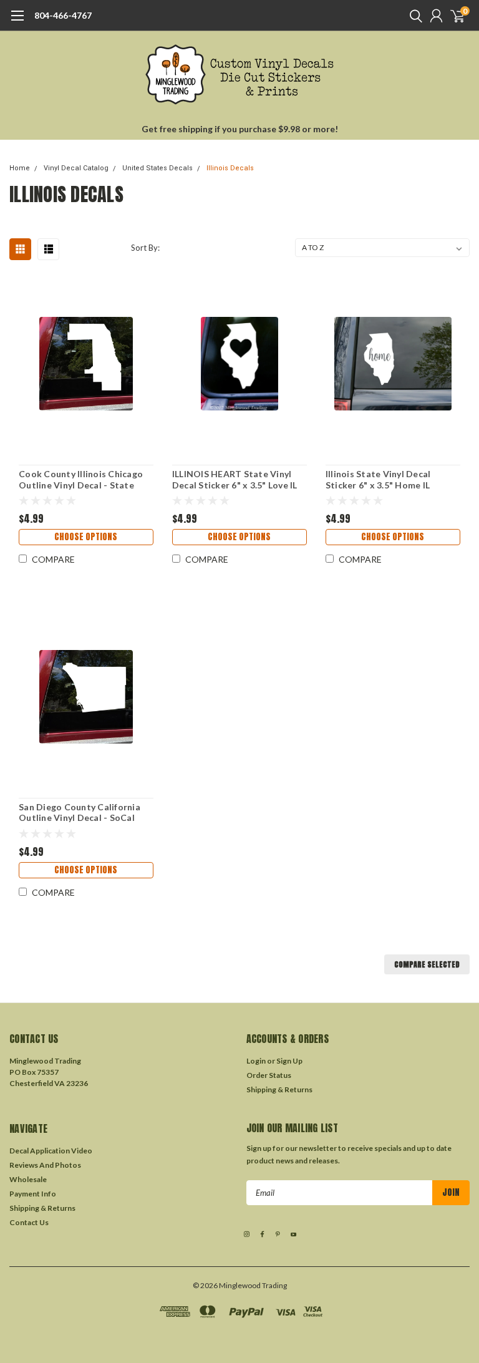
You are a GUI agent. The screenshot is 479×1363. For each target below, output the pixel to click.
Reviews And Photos (45, 1165)
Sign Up (289, 1060)
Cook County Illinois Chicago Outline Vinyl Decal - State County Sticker (81, 479)
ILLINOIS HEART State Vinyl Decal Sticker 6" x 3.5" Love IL (235, 479)
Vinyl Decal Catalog (76, 168)
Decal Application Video (50, 1150)
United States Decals (157, 168)
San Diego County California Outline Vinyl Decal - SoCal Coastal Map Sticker (79, 812)
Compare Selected (427, 964)
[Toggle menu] (17, 21)
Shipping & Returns (279, 1089)
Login (256, 1060)
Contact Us (29, 1222)
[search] (412, 15)
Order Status (268, 1075)
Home (19, 168)
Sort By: (145, 248)
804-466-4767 (63, 15)
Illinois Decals (230, 168)
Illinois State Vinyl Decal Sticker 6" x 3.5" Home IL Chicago (378, 479)
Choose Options (85, 536)
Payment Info (32, 1193)
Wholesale (28, 1179)
